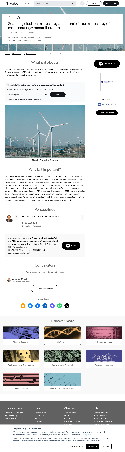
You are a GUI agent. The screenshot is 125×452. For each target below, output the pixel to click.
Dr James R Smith (30, 223)
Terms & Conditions (14, 412)
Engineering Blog (72, 421)
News (66, 415)
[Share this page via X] (67, 305)
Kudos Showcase (101, 424)
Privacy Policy (11, 415)
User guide (39, 415)
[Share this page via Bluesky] (30, 305)
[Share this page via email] (23, 305)
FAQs (37, 418)
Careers (67, 418)
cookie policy (85, 434)
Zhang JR (43, 160)
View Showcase (107, 113)
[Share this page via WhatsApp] (60, 305)
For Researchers (101, 412)
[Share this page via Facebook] (38, 305)
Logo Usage (10, 418)
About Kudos (70, 412)
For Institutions (100, 418)
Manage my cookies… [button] (77, 446)
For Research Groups (103, 421)
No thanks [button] (106, 446)
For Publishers (100, 415)
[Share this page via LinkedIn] (45, 305)
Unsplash (54, 160)
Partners (68, 424)
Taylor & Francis (30, 54)
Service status (41, 412)
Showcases (16, 54)
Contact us (40, 421)
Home (7, 54)
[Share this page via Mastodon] (52, 305)
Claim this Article (45, 289)
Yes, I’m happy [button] (92, 446)
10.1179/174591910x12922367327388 (26, 40)
